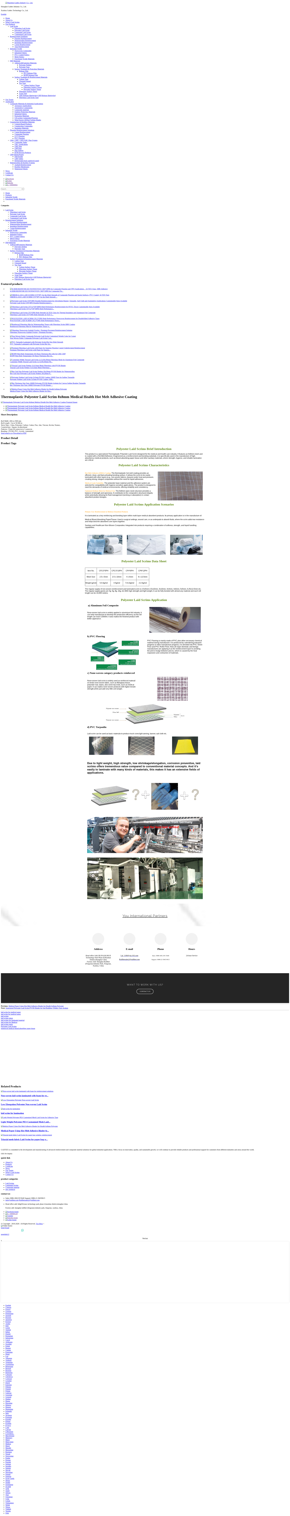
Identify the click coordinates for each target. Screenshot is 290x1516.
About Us (8, 20)
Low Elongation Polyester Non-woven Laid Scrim (24, 1104)
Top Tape (22, 83)
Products (8, 195)
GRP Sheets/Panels (17, 155)
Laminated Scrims (11, 1185)
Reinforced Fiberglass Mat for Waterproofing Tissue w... (30, 326)
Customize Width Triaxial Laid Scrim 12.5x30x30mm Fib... (31, 362)
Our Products (10, 24)
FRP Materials (15, 61)
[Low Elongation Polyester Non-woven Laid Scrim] (20, 1100)
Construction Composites (23, 126)
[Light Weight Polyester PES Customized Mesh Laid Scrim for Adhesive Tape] (29, 1117)
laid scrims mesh (7, 1024)
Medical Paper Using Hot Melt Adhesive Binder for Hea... (31, 391)
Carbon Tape (23, 79)
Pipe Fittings (18, 150)
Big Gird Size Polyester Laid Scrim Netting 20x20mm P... (30, 373)
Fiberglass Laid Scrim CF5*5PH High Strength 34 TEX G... (31, 315)
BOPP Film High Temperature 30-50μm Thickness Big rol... (31, 356)
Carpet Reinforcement (22, 45)
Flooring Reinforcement (23, 38)
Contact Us (9, 175)
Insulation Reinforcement (23, 43)
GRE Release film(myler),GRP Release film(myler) (37, 96)
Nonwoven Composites (22, 51)
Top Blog (39, 1224)
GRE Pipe (18, 146)
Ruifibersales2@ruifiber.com (29, 1200)
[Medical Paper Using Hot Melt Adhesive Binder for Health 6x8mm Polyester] (29, 1126)
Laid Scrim (14, 26)
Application (9, 102)
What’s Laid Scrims (12, 22)
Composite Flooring (21, 134)
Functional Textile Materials (24, 59)
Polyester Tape (24, 67)
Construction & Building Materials (22, 122)
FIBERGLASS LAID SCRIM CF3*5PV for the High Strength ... (33, 297)
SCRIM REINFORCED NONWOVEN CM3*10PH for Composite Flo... (36, 291)
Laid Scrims (9, 1183)
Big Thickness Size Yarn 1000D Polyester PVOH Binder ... (31, 385)
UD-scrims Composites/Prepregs (26, 118)
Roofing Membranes (21, 167)
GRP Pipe (18, 148)
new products (10, 1189)
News (7, 171)
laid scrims (4, 1016)
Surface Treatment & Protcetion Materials (29, 69)
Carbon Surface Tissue (32, 85)
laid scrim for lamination (12, 1113)
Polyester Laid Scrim (21, 30)
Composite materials (21, 110)
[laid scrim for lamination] (10, 1109)
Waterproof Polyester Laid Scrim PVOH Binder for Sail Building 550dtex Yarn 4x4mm (37, 1008)
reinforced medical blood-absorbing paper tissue (18, 1028)
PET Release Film (30, 73)
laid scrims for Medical (9, 1022)
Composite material (12, 1187)
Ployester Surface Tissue (32, 89)
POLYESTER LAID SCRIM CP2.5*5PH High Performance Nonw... (35, 321)
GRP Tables (18, 159)
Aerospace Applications (22, 106)
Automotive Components (23, 108)
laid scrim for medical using (11, 1014)
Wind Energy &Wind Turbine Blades (27, 120)
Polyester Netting (25, 65)
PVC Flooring (19, 138)
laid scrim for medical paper (11, 1012)
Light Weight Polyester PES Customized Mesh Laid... (25, 1122)
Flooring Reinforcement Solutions (22, 130)
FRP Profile (18, 157)
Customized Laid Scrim (22, 34)
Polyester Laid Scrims (9, 1026)
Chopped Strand (25, 81)
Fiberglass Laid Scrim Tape (29, 98)
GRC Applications (21, 144)
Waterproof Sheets (21, 169)
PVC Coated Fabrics (21, 55)
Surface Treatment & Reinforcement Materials (30, 77)
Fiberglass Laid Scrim (22, 28)
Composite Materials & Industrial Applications (26, 104)
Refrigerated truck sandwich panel (26, 161)
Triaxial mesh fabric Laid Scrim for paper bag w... (24, 1139)
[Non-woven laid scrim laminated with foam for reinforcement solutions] (27, 1091)
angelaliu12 (5, 1234)
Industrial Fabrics (20, 53)
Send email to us (7, 433)
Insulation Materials (21, 128)
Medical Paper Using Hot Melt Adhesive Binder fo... (25, 1131)
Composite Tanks (20, 142)
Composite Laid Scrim (22, 32)
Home (7, 18)
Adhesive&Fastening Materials (25, 63)
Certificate (9, 173)
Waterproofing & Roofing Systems (22, 163)
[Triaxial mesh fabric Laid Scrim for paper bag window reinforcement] (26, 1135)
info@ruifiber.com (12, 1200)
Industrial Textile (16, 49)
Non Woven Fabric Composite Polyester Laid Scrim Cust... (31, 338)
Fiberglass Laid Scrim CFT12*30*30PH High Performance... (32, 309)
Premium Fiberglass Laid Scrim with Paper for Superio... (30, 350)
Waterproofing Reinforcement (25, 41)
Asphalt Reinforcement (22, 165)
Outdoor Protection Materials (24, 112)
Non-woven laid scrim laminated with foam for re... (24, 1095)
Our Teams (9, 100)
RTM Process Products (22, 153)
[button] (145, 991)
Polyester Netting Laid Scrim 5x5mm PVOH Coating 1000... (32, 379)
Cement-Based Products (23, 124)
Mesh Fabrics (19, 57)
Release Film (23, 71)
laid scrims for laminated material (12, 1020)
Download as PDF (20, 433)
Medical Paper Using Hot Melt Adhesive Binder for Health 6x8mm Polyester (36, 1006)
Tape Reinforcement (21, 47)
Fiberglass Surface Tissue (33, 87)
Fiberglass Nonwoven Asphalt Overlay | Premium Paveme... (31, 332)
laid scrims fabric (7, 1018)
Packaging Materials (21, 116)
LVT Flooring (19, 136)
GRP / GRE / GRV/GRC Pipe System (23, 140)
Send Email (5, 1228)
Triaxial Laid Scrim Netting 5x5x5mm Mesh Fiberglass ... (30, 368)
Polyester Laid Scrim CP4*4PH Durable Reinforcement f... (31, 303)
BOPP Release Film (31, 75)
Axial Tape (23, 93)
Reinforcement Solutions (19, 36)
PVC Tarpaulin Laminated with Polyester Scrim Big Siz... (30, 344)
